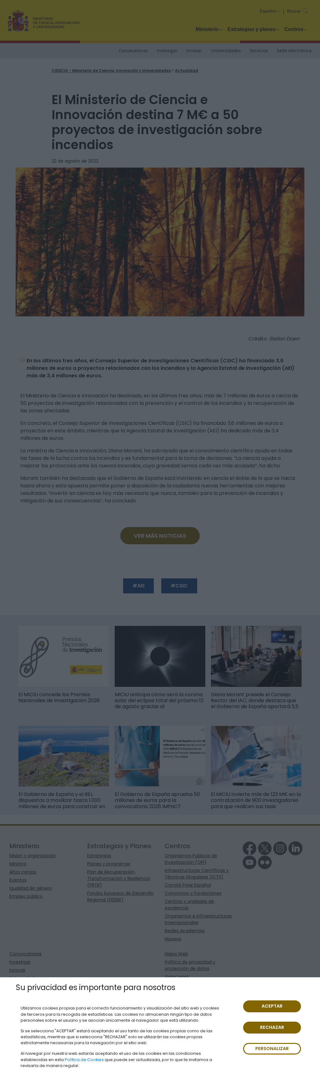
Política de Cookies (84, 1059)
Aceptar (272, 1006)
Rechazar (272, 1027)
